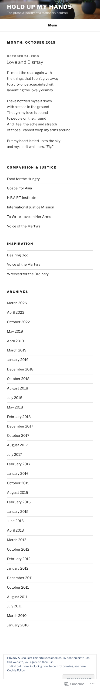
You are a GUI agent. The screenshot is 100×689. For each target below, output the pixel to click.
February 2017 (18, 464)
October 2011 (18, 587)
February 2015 (19, 502)
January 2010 (18, 625)
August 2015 (17, 493)
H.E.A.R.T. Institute (21, 198)
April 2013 (15, 530)
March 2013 (17, 540)
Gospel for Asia (19, 188)
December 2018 (20, 369)
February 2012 (18, 559)
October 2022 (18, 322)
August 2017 (17, 445)
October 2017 (18, 436)
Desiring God (17, 255)
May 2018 (15, 407)
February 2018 (19, 417)
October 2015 (18, 483)
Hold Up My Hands (39, 6)
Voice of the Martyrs (23, 226)
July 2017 (14, 455)
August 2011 (17, 597)
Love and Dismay (25, 62)
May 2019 (15, 331)
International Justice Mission (30, 207)
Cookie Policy (16, 670)
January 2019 (18, 360)
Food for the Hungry (23, 179)
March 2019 (17, 350)
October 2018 (18, 379)
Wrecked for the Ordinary (28, 274)
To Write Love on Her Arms (29, 217)
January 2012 (17, 568)
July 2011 (14, 606)
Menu (52, 25)
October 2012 (18, 549)
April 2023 (15, 312)
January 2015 (18, 512)
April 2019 (15, 341)
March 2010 (17, 616)
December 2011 (20, 578)
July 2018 (14, 398)
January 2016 (18, 474)
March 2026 (17, 303)
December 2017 (20, 426)
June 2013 (15, 521)
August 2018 (17, 388)
